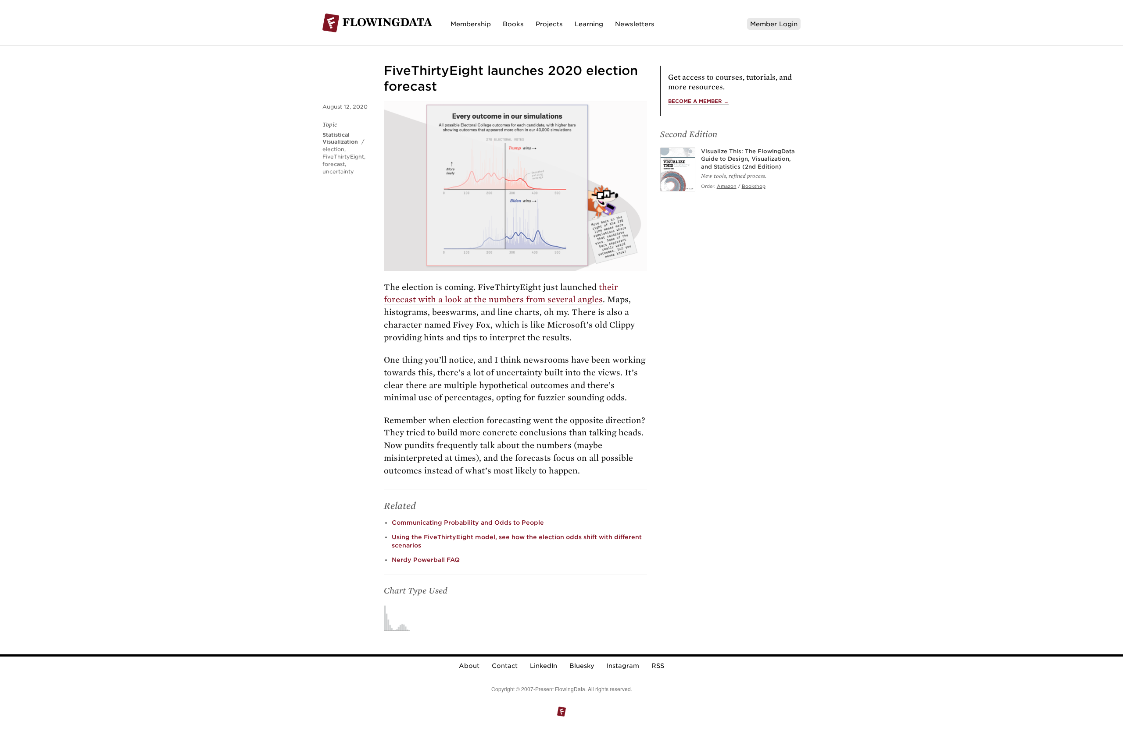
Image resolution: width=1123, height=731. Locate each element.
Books (513, 24)
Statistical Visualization (340, 138)
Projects (549, 24)
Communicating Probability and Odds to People (468, 522)
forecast (333, 164)
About (469, 665)
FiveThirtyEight (343, 156)
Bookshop (753, 186)
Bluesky (581, 665)
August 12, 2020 (345, 106)
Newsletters (634, 24)
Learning (589, 24)
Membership (471, 24)
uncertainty (338, 171)
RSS (657, 665)
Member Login (774, 24)
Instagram (623, 665)
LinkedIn (543, 665)
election (333, 149)
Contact (505, 665)
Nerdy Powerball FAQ (426, 559)
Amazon (727, 186)
